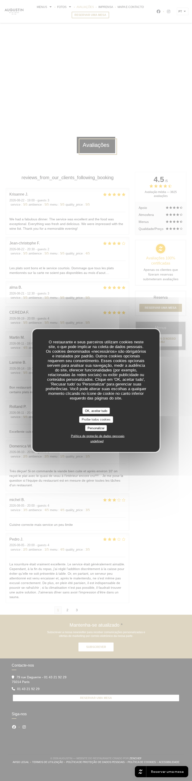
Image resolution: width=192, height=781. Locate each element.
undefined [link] (96, 441)
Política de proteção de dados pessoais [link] (98, 436)
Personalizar (96, 428)
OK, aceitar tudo (96, 410)
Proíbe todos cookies (96, 419)
